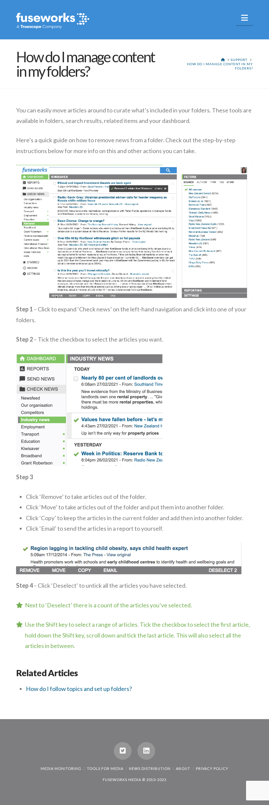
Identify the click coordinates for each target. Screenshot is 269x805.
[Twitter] (123, 751)
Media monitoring (61, 768)
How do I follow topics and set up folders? (79, 688)
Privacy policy (212, 768)
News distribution (150, 768)
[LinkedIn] (146, 751)
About (183, 768)
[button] (244, 17)
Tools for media (105, 768)
